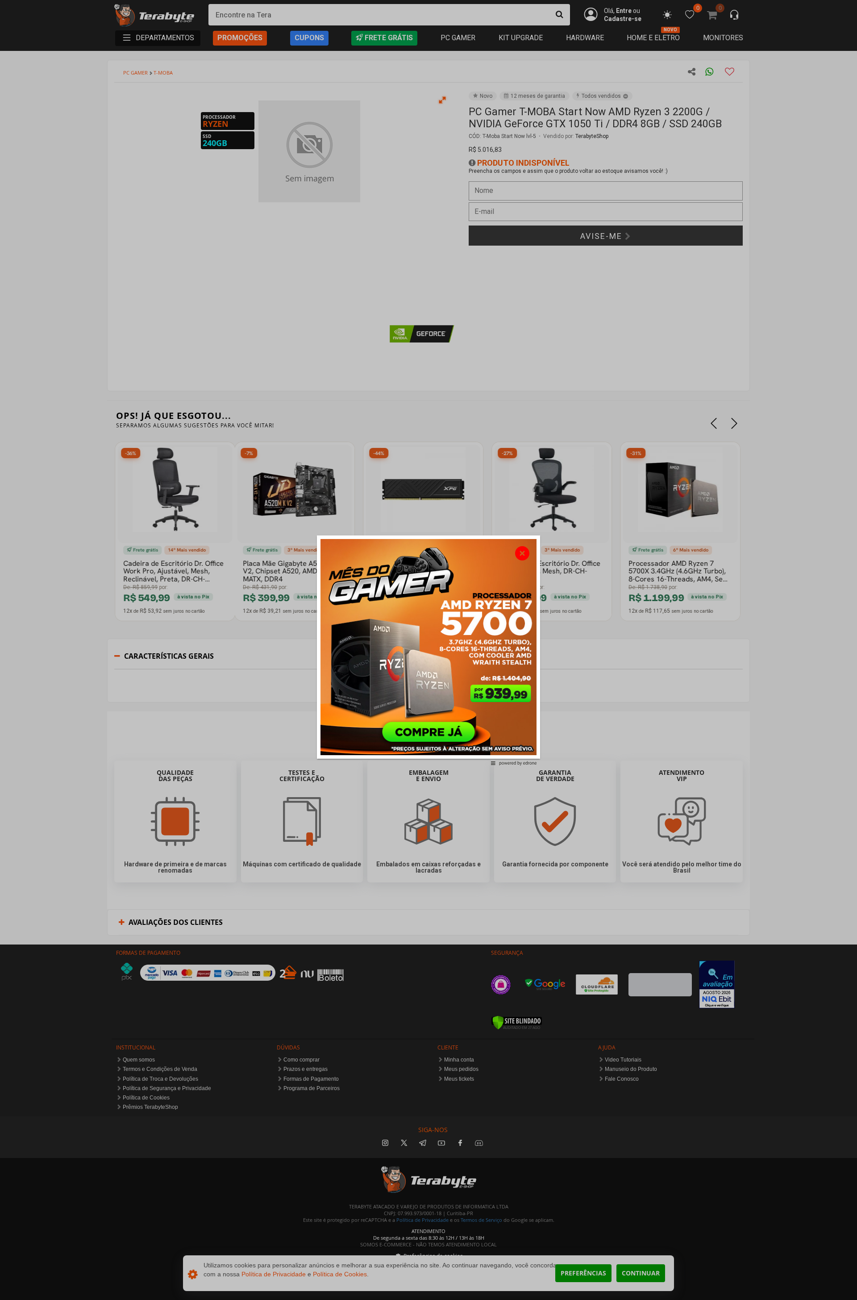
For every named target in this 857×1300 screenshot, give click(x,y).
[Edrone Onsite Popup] (428, 650)
